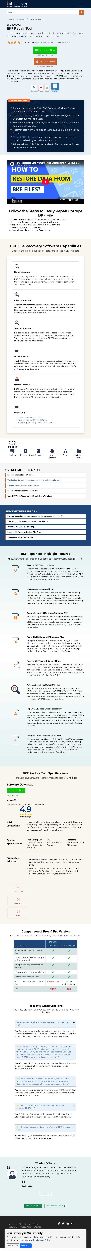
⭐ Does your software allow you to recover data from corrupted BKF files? (40, 1106)
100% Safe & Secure (45, 55)
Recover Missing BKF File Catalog (32, 420)
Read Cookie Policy (41, 1240)
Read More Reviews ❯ (55, 1209)
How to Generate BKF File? (30, 417)
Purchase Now (46, 61)
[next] (48, 1196)
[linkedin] (68, 1226)
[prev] (42, 1196)
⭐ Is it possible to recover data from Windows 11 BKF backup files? (43, 1128)
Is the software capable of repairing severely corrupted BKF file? (42, 1023)
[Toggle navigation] (81, 4)
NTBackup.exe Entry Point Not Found (35, 423)
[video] (41, 87)
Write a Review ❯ (33, 1209)
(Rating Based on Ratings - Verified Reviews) (48, 42)
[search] (81, 12)
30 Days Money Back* (45, 66)
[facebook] (59, 1226)
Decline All (13, 1245)
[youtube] (72, 1226)
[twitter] (63, 1226)
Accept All (25, 1245)
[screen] (33, 87)
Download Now (46, 50)
